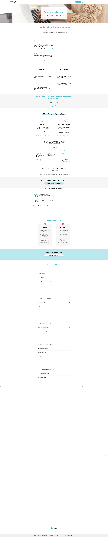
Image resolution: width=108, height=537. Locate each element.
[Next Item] (106, 456)
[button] (54, 2)
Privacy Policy (39, 535)
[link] (82, 2)
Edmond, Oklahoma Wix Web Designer (68, 535)
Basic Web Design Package (57, 174)
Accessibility (35, 535)
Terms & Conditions (44, 535)
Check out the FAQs (56, 170)
